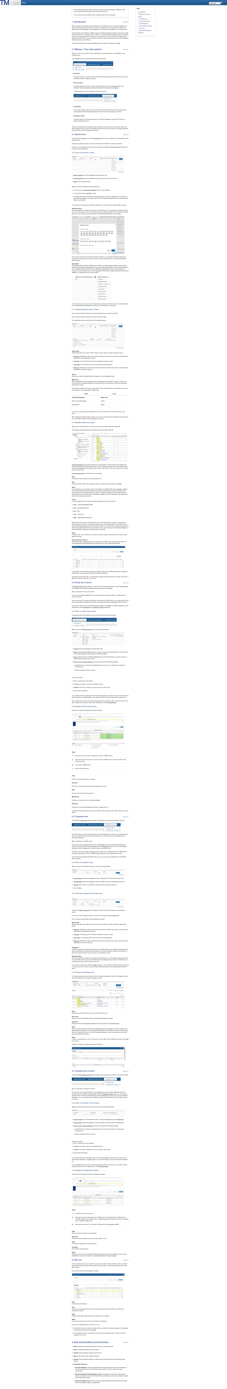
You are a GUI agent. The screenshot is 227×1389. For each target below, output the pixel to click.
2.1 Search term (143, 19)
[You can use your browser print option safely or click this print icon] (222, 3)
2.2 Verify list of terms (144, 21)
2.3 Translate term (143, 23)
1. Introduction (141, 12)
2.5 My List (142, 28)
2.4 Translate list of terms (145, 25)
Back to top (126, 22)
